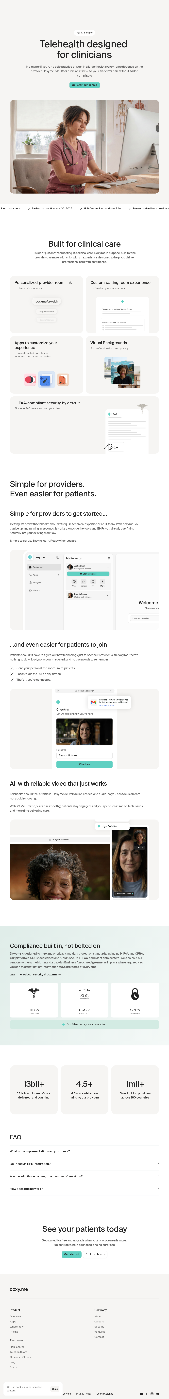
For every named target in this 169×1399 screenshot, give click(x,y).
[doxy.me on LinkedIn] (157, 1394)
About (98, 1316)
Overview (15, 1316)
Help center (17, 1346)
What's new (16, 1326)
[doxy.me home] (19, 1289)
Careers (99, 1321)
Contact (99, 1336)
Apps (13, 1321)
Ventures (99, 1331)
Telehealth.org (18, 1352)
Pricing (14, 1331)
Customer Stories (20, 1357)
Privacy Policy (83, 1393)
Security (99, 1326)
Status (14, 1367)
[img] (141, 1394)
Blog (12, 1362)
